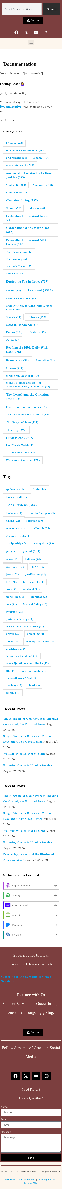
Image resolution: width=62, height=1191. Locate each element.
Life (11, 582)
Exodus (13, 290)
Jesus (12, 574)
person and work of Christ (25, 626)
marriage (39, 597)
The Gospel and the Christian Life (27, 396)
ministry (14, 612)
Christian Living (22, 200)
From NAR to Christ (21, 298)
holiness (33, 559)
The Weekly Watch (20, 445)
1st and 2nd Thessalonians (25, 150)
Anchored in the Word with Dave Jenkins (29, 175)
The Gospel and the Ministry (28, 414)
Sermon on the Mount (22, 656)
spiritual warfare (34, 670)
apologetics (16, 489)
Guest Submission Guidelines (18, 1179)
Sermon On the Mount (22, 375)
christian (34, 520)
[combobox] (22, 9)
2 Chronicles (16, 157)
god (11, 551)
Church (13, 208)
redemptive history (41, 641)
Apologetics (16, 185)
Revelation (45, 360)
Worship (13, 692)
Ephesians (15, 273)
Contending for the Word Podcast (28, 218)
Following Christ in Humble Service (27, 765)
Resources (17, 360)
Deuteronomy (17, 259)
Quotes (13, 339)
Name (4, 1107)
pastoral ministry (19, 619)
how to (39, 566)
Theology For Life (20, 437)
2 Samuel (41, 157)
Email (4, 1119)
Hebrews (37, 317)
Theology (16, 430)
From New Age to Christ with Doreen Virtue (29, 307)
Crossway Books (19, 536)
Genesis (13, 317)
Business (14, 513)
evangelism (44, 543)
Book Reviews (18, 192)
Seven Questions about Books (27, 663)
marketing (15, 596)
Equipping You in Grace (27, 281)
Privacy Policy (47, 1179)
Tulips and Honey (21, 452)
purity (13, 641)
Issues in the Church (22, 324)
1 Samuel (14, 143)
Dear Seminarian (19, 252)
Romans (14, 368)
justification (35, 574)
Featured (40, 290)
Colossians (37, 208)
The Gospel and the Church (26, 407)
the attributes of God (22, 678)
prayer (13, 634)
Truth (34, 685)
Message (6, 1132)
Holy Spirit (15, 566)
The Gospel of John (22, 422)
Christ (13, 521)
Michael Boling (35, 604)
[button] (31, 42)
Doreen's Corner (19, 266)
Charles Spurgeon (42, 513)
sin (11, 671)
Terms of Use (31, 1182)
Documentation (11, 106)
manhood (31, 589)
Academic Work (20, 165)
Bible (39, 489)
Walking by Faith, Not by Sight (24, 753)
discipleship (17, 543)
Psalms (14, 332)
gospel (31, 551)
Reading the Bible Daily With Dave (27, 349)
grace (12, 559)
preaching (36, 634)
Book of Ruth (17, 497)
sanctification (16, 649)
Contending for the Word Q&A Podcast (26, 242)
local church (33, 582)
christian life (17, 528)
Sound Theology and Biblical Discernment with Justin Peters (28, 384)
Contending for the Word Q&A (28, 230)
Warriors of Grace (23, 460)
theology (14, 685)
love (11, 589)
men (11, 604)
